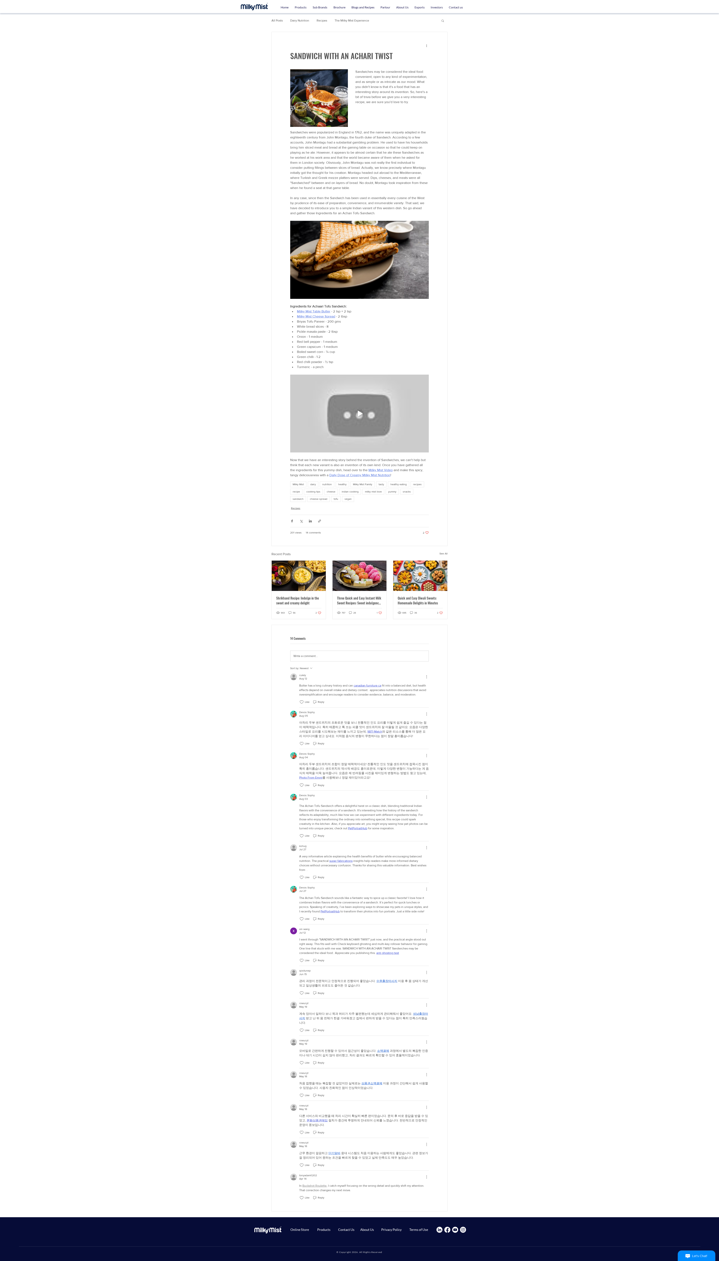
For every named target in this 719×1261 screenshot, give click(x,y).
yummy (392, 491)
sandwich (298, 498)
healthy (342, 484)
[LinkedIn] (439, 1230)
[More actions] (426, 45)
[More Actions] (426, 677)
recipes (417, 484)
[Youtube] (455, 1230)
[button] (320, 7)
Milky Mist (298, 484)
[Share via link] (319, 521)
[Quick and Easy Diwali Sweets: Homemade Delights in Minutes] (420, 576)
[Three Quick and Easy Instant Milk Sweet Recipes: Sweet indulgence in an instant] (360, 576)
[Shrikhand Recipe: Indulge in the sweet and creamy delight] (299, 576)
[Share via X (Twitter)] (301, 521)
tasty (381, 484)
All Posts (277, 20)
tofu (336, 498)
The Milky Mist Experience (352, 20)
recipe (296, 491)
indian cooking (350, 491)
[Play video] (359, 413)
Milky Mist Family (362, 484)
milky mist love (373, 491)
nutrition (327, 484)
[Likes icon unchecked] (301, 702)
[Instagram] (463, 1230)
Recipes (322, 20)
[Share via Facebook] (292, 521)
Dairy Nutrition (299, 20)
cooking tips (313, 491)
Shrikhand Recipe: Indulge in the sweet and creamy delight (297, 600)
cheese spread (318, 498)
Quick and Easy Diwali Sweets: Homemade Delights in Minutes (418, 600)
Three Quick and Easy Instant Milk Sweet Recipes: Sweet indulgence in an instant (359, 600)
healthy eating (398, 484)
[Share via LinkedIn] (310, 521)
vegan (348, 498)
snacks (407, 491)
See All (443, 553)
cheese (331, 491)
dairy (313, 484)
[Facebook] (447, 1230)
